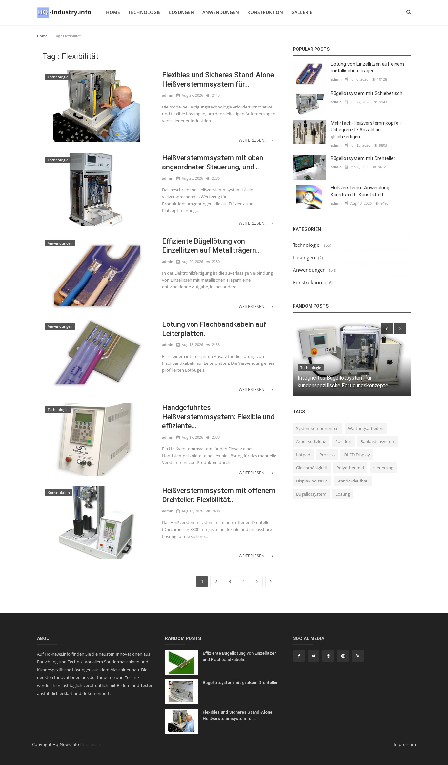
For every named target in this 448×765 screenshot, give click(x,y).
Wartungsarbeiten (365, 428)
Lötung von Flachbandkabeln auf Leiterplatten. (214, 329)
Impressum (405, 744)
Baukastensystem (377, 441)
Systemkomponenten (317, 428)
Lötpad (303, 455)
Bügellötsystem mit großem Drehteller (240, 682)
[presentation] (387, 328)
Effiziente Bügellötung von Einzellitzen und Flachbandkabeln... (239, 656)
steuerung (383, 468)
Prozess (327, 455)
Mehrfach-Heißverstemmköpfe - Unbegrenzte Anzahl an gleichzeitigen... (366, 130)
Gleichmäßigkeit (311, 468)
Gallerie (301, 12)
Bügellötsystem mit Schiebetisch (366, 93)
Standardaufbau (353, 481)
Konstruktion (265, 12)
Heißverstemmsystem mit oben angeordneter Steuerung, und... (212, 162)
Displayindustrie (312, 481)
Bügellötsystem (311, 494)
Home (113, 12)
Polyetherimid (350, 468)
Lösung (343, 494)
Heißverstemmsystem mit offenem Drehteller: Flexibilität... (218, 495)
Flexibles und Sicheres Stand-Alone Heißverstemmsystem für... (218, 79)
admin (167, 95)
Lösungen (181, 12)
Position (343, 441)
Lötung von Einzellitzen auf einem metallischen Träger (367, 67)
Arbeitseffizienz (311, 441)
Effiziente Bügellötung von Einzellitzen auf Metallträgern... (211, 245)
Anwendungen (220, 12)
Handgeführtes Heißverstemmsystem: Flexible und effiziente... (218, 416)
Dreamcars (90, 744)
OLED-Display (357, 455)
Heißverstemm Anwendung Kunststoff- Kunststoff (360, 191)
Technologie (144, 12)
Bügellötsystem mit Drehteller (363, 158)
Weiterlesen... (253, 140)
